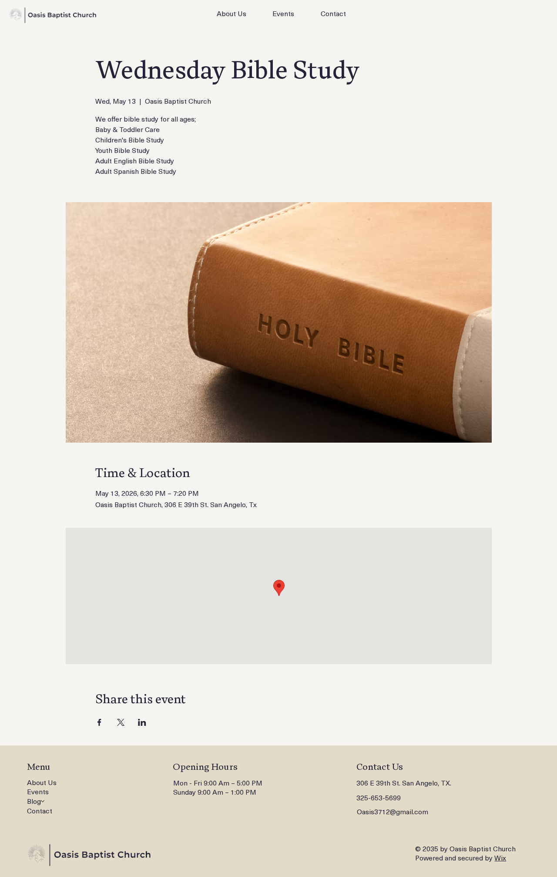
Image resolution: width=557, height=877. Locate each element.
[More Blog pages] (42, 801)
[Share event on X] (121, 722)
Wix (500, 857)
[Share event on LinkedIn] (142, 722)
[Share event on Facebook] (99, 722)
